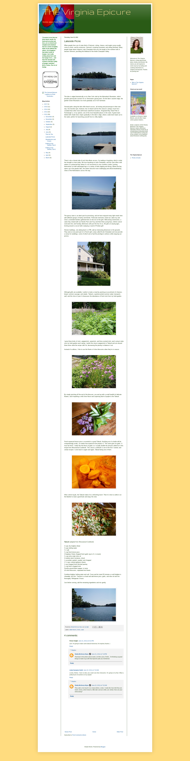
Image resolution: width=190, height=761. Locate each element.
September (49, 124)
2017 (46, 104)
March (48, 157)
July (47, 129)
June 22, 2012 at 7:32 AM (99, 685)
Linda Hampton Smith (76, 670)
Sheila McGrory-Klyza (81, 654)
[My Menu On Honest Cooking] (50, 87)
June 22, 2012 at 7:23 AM (91, 670)
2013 (46, 112)
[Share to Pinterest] (102, 627)
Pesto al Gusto (136, 158)
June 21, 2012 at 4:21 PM (86, 641)
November (49, 119)
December (49, 116)
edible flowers (73, 629)
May (47, 152)
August (48, 127)
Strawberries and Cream (51, 140)
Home (94, 732)
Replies (73, 650)
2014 (46, 109)
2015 (46, 106)
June (47, 132)
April (47, 155)
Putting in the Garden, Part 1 (51, 148)
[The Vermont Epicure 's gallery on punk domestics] (50, 96)
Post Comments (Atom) (79, 735)
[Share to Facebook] (100, 627)
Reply (71, 646)
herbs (78, 629)
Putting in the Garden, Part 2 (51, 144)
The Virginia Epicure (86, 11)
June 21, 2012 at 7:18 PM (99, 654)
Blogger (103, 747)
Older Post (120, 732)
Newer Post (68, 732)
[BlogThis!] (95, 627)
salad (82, 629)
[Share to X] (97, 627)
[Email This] (93, 627)
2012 (46, 114)
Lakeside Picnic (50, 137)
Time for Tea (49, 134)
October (48, 122)
